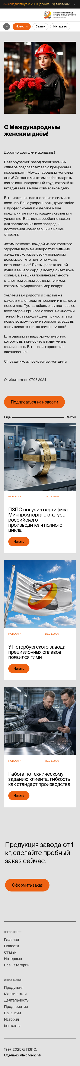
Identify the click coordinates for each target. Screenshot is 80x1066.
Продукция (13, 987)
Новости (22, 26)
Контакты (12, 1026)
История (11, 1019)
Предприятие (16, 1006)
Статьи (40, 26)
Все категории (16, 965)
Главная (11, 939)
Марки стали (15, 994)
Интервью (60, 26)
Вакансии (12, 1013)
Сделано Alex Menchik (22, 1055)
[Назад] (6, 26)
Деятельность (16, 1000)
